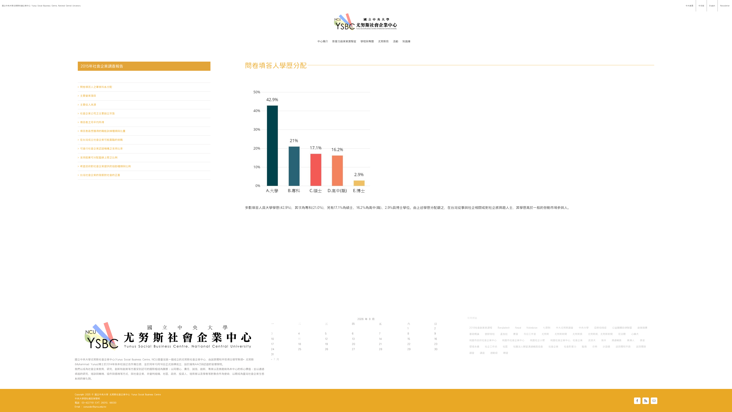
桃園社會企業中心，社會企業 (566, 340)
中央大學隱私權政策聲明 (87, 398)
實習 (515, 334)
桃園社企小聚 (537, 340)
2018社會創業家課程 (480, 328)
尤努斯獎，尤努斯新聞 (600, 334)
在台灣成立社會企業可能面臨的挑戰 (101, 139)
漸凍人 (630, 340)
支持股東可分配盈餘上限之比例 (98, 157)
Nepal (518, 328)
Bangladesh (504, 328)
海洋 (603, 340)
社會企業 (553, 346)
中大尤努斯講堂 (564, 328)
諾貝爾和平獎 (623, 346)
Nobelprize (532, 328)
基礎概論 (474, 334)
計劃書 (606, 346)
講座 (482, 353)
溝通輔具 (616, 340)
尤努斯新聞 (561, 334)
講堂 (471, 353)
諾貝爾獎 (641, 346)
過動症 (494, 353)
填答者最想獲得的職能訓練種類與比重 (102, 131)
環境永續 (474, 346)
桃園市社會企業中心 (513, 340)
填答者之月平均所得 (92, 122)
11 (299, 339)
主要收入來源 (88, 104)
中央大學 (584, 328)
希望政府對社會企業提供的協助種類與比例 (105, 166)
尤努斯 (545, 334)
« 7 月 (275, 359)
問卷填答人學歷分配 (92, 78)
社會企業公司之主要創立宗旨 (97, 113)
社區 (505, 346)
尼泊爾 (622, 334)
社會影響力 (570, 346)
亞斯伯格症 (600, 328)
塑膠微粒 (490, 334)
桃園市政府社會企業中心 (483, 340)
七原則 (546, 328)
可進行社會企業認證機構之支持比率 (101, 148)
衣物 (594, 346)
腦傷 (584, 346)
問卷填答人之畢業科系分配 (96, 87)
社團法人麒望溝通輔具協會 (528, 346)
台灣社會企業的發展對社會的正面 (100, 175)
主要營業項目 (88, 95)
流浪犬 (592, 340)
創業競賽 (642, 328)
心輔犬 (635, 334)
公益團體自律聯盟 (622, 328)
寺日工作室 (530, 334)
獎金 (642, 340)
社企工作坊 (491, 346)
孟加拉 (504, 334)
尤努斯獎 (577, 334)
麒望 (505, 353)
